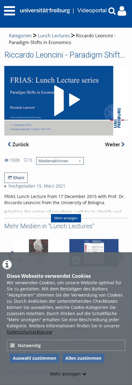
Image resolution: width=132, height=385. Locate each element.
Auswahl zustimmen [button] (34, 358)
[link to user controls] (122, 10)
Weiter (113, 144)
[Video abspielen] (66, 100)
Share (18, 177)
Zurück (20, 144)
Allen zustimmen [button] (83, 358)
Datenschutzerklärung (29, 332)
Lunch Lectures (54, 35)
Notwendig (29, 345)
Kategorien (20, 35)
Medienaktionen (53, 161)
